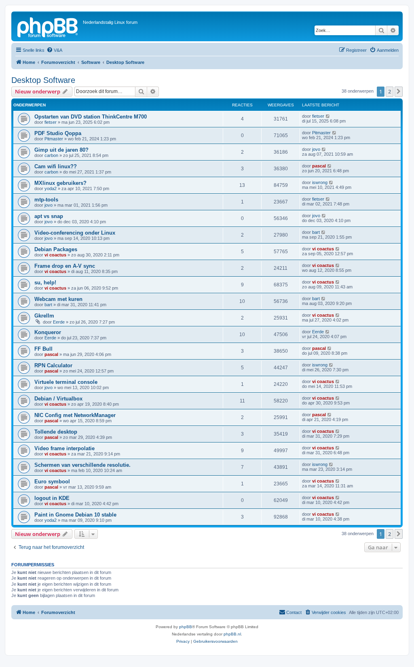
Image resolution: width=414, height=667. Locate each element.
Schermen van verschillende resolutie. (82, 465)
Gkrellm (44, 316)
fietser (50, 122)
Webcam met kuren (58, 299)
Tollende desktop (55, 432)
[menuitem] (54, 50)
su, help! (45, 283)
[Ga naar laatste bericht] (328, 116)
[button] (399, 91)
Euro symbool (52, 482)
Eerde (59, 322)
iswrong (319, 182)
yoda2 (50, 188)
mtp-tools (46, 200)
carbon (51, 155)
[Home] (48, 26)
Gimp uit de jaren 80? (61, 150)
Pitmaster (53, 138)
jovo (316, 149)
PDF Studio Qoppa (57, 133)
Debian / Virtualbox (58, 399)
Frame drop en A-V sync (64, 266)
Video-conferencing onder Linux (74, 233)
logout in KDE (52, 498)
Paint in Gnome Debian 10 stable (75, 515)
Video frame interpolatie (64, 448)
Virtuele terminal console (65, 382)
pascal (319, 165)
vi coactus (55, 254)
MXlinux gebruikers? (60, 183)
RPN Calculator (53, 365)
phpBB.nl (232, 634)
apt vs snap (48, 216)
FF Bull (43, 349)
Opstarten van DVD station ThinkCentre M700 (90, 117)
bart (316, 232)
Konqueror (47, 332)
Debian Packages (55, 249)
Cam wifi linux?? (55, 166)
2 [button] (389, 91)
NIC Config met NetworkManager (75, 415)
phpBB (185, 627)
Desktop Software (43, 80)
